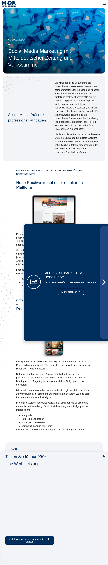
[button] (104, 456)
